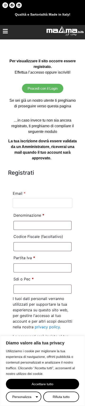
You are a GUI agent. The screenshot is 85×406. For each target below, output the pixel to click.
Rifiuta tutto (61, 397)
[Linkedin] (19, 5)
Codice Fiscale (38, 236)
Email (19, 193)
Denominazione (28, 215)
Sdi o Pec (23, 279)
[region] (42, 371)
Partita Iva (24, 257)
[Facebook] (12, 5)
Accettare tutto (42, 384)
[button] (5, 31)
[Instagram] (5, 5)
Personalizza (21, 397)
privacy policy (47, 327)
